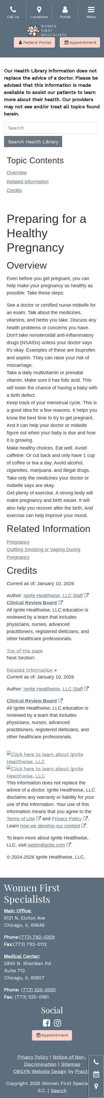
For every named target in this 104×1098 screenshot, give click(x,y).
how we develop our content (50, 826)
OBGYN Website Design (40, 1071)
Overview (17, 172)
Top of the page (25, 651)
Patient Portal (35, 42)
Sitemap (70, 1064)
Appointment (80, 42)
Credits (14, 190)
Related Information (28, 181)
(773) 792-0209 (37, 937)
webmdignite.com (46, 845)
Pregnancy (18, 542)
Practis (83, 1071)
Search (59, 1090)
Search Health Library (33, 141)
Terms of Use (21, 818)
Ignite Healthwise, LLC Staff (53, 689)
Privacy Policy (67, 818)
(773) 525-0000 (38, 989)
